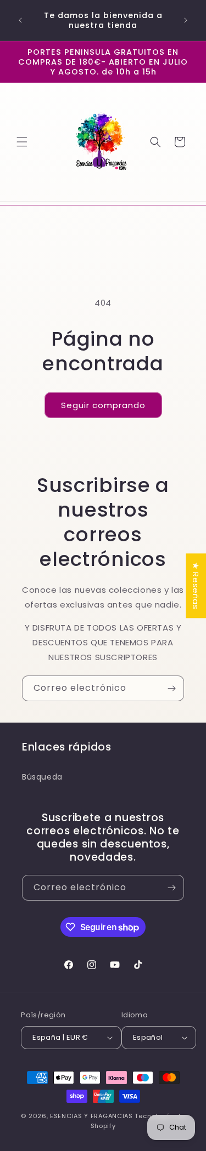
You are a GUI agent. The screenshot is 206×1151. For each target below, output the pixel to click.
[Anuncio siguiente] (186, 20)
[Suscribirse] (171, 688)
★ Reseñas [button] (196, 585)
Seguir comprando (103, 405)
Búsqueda (42, 776)
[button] (22, 142)
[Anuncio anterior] (20, 20)
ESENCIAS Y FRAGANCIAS (91, 1116)
